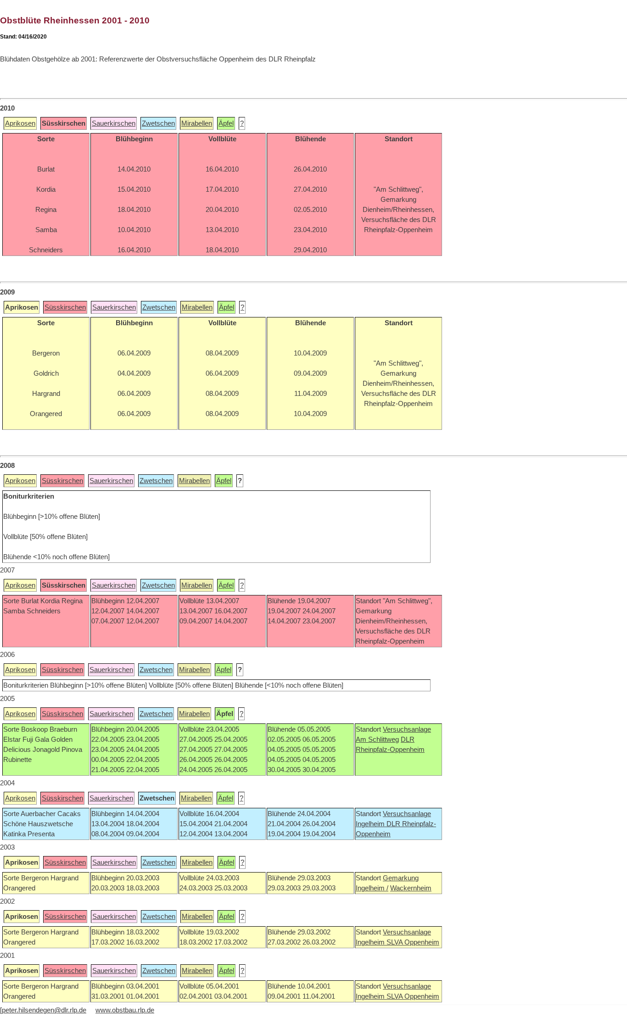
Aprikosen (20, 123)
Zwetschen (158, 123)
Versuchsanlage (407, 729)
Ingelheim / (372, 888)
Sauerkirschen (113, 123)
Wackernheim (410, 888)
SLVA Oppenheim (412, 942)
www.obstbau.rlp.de (124, 1010)
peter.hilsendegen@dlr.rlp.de (44, 1010)
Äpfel (226, 123)
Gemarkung (401, 878)
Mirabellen (196, 123)
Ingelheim (371, 824)
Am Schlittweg (377, 739)
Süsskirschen (65, 307)
